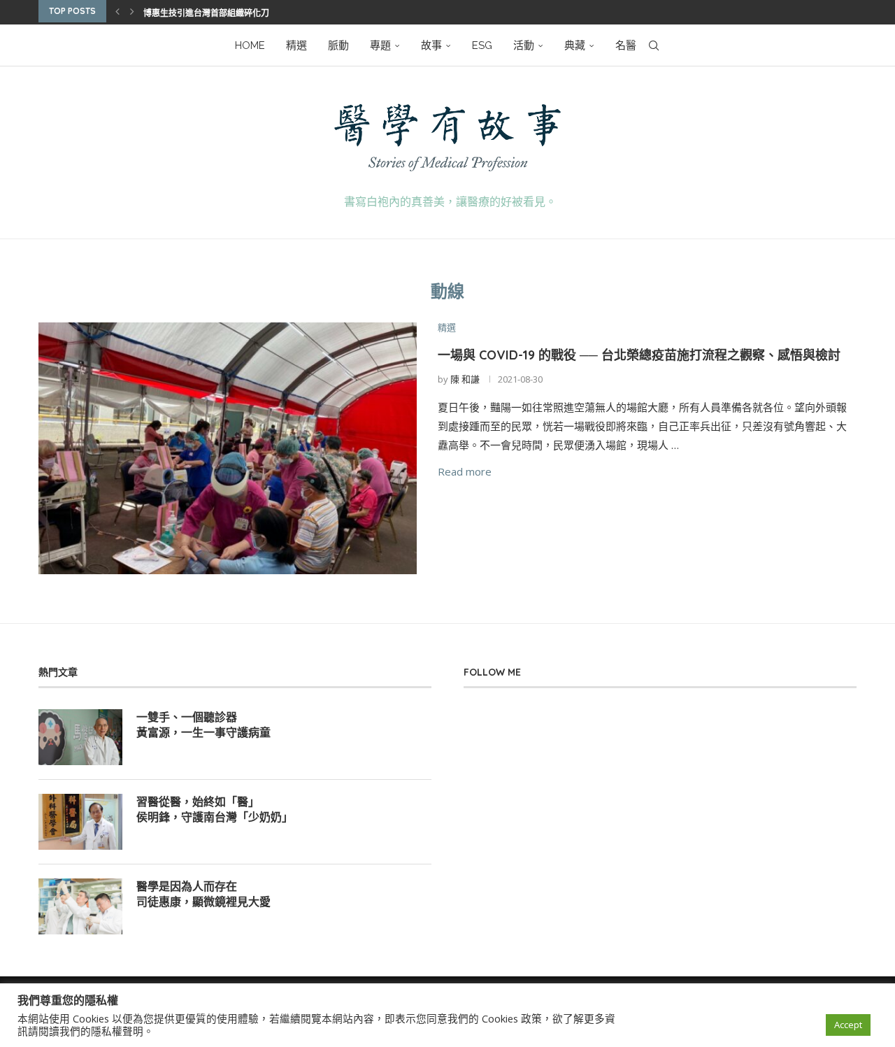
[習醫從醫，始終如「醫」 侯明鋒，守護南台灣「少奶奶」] (80, 822)
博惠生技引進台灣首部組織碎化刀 (206, 13)
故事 (431, 45)
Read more (465, 471)
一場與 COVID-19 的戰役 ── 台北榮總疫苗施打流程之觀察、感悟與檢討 (639, 355)
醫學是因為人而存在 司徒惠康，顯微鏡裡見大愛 (203, 894)
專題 (380, 45)
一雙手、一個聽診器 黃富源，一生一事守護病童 (203, 724)
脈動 (338, 45)
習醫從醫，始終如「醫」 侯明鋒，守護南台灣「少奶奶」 (214, 809)
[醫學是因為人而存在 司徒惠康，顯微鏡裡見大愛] (80, 906)
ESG (482, 45)
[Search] (654, 45)
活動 (523, 45)
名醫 (625, 45)
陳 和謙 (465, 379)
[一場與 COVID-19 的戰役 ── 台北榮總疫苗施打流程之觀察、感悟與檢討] (227, 448)
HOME (250, 45)
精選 (296, 45)
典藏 (574, 45)
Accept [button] (848, 1024)
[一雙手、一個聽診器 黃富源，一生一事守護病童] (80, 737)
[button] (117, 11)
